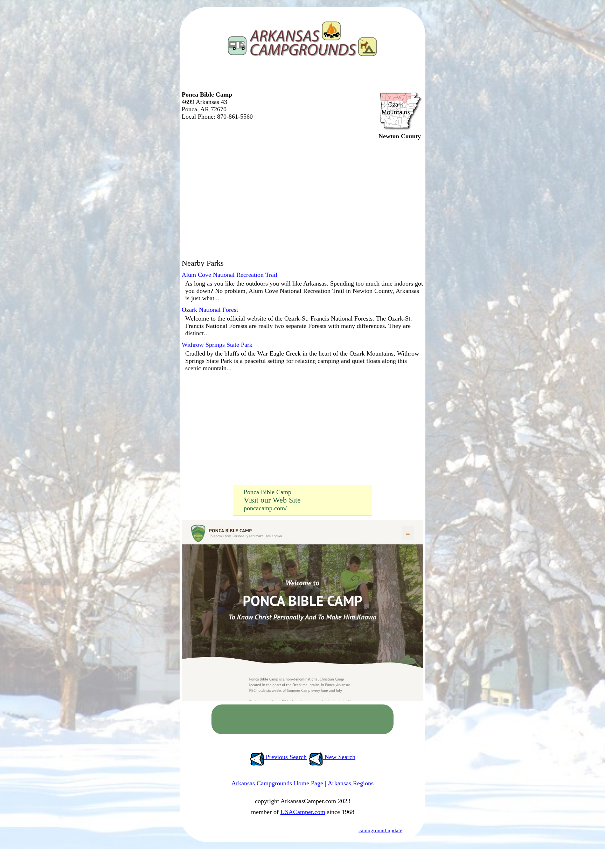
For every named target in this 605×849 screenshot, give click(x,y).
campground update (380, 830)
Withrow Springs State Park (217, 344)
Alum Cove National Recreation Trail (229, 274)
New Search (339, 756)
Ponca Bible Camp (267, 492)
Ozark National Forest (210, 309)
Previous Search (285, 756)
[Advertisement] (301, 76)
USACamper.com (302, 811)
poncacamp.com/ (265, 508)
